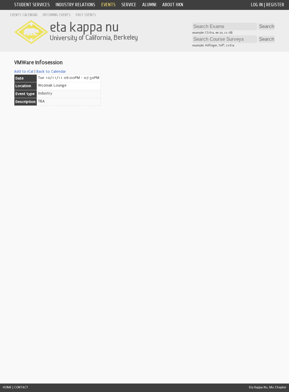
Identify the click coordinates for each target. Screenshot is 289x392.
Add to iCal (23, 71)
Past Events (86, 14)
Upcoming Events (57, 14)
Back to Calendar (51, 71)
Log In (257, 4)
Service (128, 4)
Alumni (149, 4)
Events (108, 4)
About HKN (172, 4)
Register (275, 4)
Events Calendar (24, 14)
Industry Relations (75, 4)
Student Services (32, 4)
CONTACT (21, 387)
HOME (7, 387)
